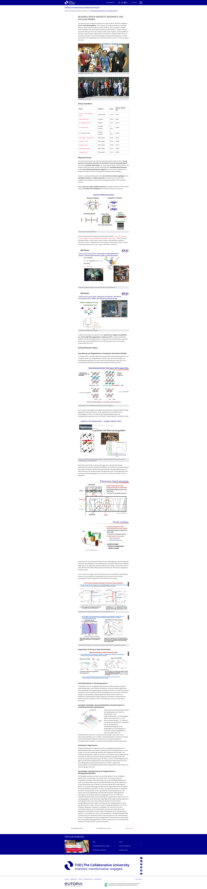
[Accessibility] (122, 2)
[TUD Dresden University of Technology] (70, 2)
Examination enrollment (99, 850)
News (94, 842)
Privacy (80, 879)
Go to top (138, 879)
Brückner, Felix (84, 141)
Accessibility (97, 879)
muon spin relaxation (120, 236)
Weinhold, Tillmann (85, 148)
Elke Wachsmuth (84, 119)
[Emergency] (119, 2)
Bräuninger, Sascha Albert (87, 138)
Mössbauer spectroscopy (108, 238)
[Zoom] (103, 87)
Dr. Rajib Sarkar (84, 127)
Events (121, 842)
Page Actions (129, 828)
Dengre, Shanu (84, 145)
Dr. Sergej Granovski (85, 123)
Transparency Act (88, 879)
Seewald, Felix (83, 152)
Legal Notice (73, 879)
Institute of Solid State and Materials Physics (82, 8)
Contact (67, 879)
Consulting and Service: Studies (101, 846)
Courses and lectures (125, 846)
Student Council (123, 850)
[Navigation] (140, 2)
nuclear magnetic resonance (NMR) (88, 238)
